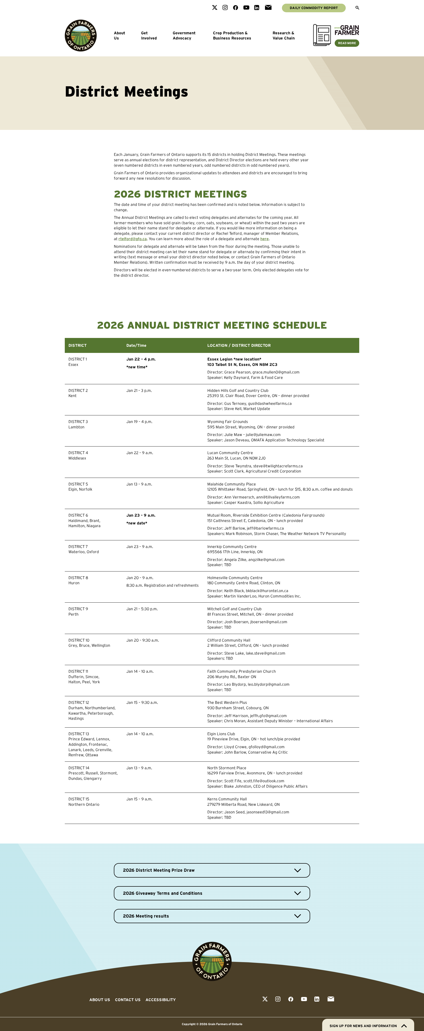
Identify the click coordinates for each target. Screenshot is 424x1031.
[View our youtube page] (246, 7)
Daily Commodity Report (314, 8)
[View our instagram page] (225, 7)
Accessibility (161, 999)
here (264, 238)
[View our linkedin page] (256, 7)
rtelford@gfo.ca (133, 238)
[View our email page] (268, 7)
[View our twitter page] (215, 7)
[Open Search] (357, 8)
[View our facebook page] (235, 7)
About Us (119, 35)
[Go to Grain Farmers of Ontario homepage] (81, 35)
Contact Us (128, 999)
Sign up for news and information (363, 1026)
